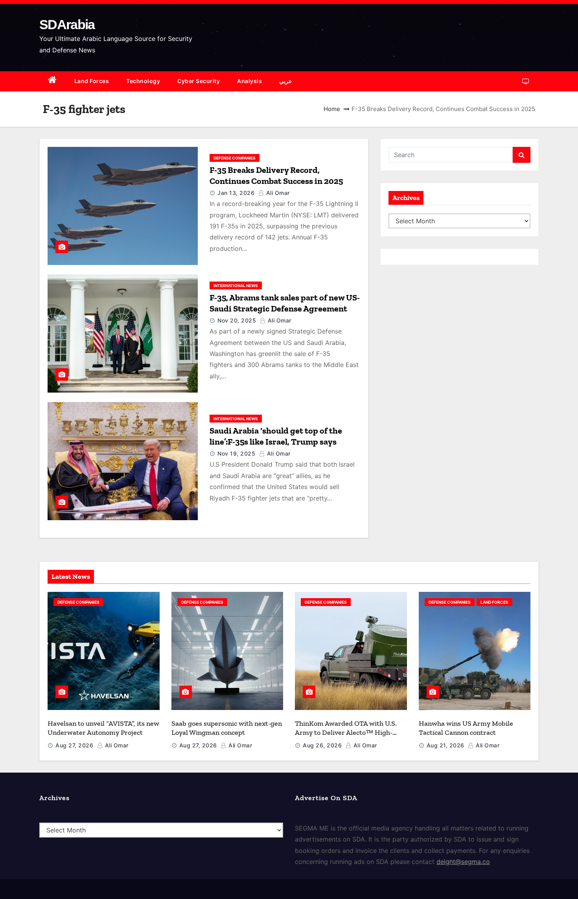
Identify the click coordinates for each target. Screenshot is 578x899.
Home (332, 109)
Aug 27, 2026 (74, 745)
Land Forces (91, 81)
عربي (285, 81)
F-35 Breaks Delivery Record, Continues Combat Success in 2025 (276, 175)
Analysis (249, 81)
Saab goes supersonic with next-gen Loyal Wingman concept (226, 728)
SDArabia (66, 24)
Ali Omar (277, 192)
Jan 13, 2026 (235, 192)
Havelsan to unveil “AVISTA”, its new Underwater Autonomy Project (103, 728)
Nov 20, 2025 (236, 320)
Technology (143, 81)
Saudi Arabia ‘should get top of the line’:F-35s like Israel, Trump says (276, 436)
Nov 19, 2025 (236, 453)
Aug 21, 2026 (445, 745)
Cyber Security (198, 81)
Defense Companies (235, 158)
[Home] (52, 81)
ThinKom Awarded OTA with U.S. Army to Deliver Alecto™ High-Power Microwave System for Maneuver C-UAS (346, 736)
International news (236, 285)
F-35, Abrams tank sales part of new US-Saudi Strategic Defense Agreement (285, 303)
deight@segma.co (463, 862)
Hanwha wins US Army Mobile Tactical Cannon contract (466, 728)
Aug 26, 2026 (322, 745)
